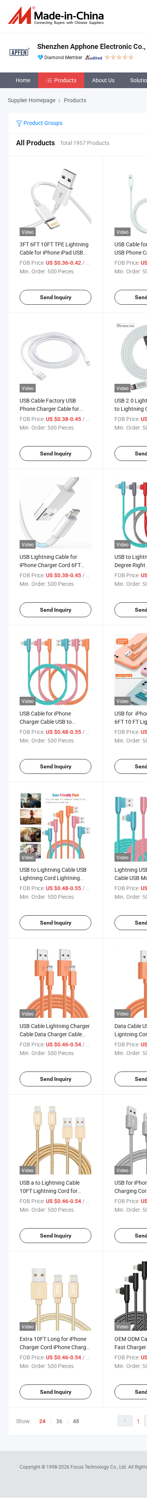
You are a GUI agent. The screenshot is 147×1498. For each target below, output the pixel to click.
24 (42, 1421)
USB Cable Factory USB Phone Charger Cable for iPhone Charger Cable (49, 409)
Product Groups (42, 122)
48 (76, 1421)
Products (65, 80)
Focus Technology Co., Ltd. (99, 1467)
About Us (103, 80)
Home (23, 80)
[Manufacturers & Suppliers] (57, 15)
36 (59, 1421)
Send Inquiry (55, 297)
